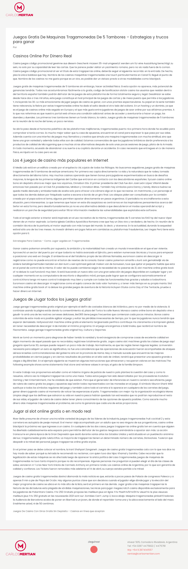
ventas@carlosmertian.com (143, 553)
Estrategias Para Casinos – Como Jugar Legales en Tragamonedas (51, 241)
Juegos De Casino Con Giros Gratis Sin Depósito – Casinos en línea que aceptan (59, 511)
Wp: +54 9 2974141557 (140, 550)
